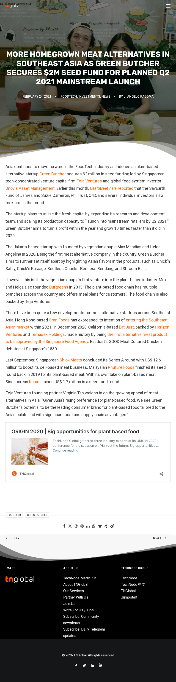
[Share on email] (112, 526)
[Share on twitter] (70, 526)
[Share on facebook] (64, 526)
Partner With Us (75, 597)
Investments (89, 96)
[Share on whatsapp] (94, 526)
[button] (168, 6)
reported (111, 188)
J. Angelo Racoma (139, 96)
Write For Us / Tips (78, 610)
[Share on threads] (76, 526)
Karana (35, 381)
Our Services (73, 591)
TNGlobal (128, 591)
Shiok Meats (71, 360)
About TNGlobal (75, 584)
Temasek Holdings (48, 334)
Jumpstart (129, 597)
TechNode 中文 (133, 584)
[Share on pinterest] (82, 526)
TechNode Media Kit (79, 578)
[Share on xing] (106, 526)
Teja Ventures (89, 181)
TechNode (129, 578)
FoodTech (68, 96)
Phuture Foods (121, 367)
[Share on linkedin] (88, 526)
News (106, 96)
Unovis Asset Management (30, 188)
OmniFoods (59, 320)
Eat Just (126, 327)
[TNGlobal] (13, 6)
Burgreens (58, 287)
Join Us (69, 604)
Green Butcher (52, 173)
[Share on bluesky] (100, 526)
